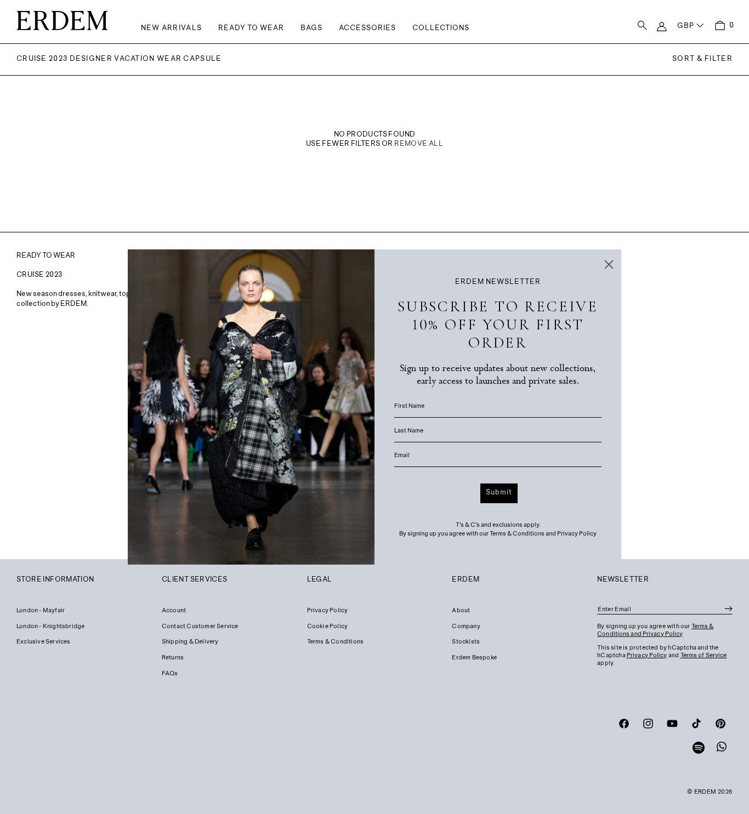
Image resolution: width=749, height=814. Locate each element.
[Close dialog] (609, 264)
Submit (499, 492)
